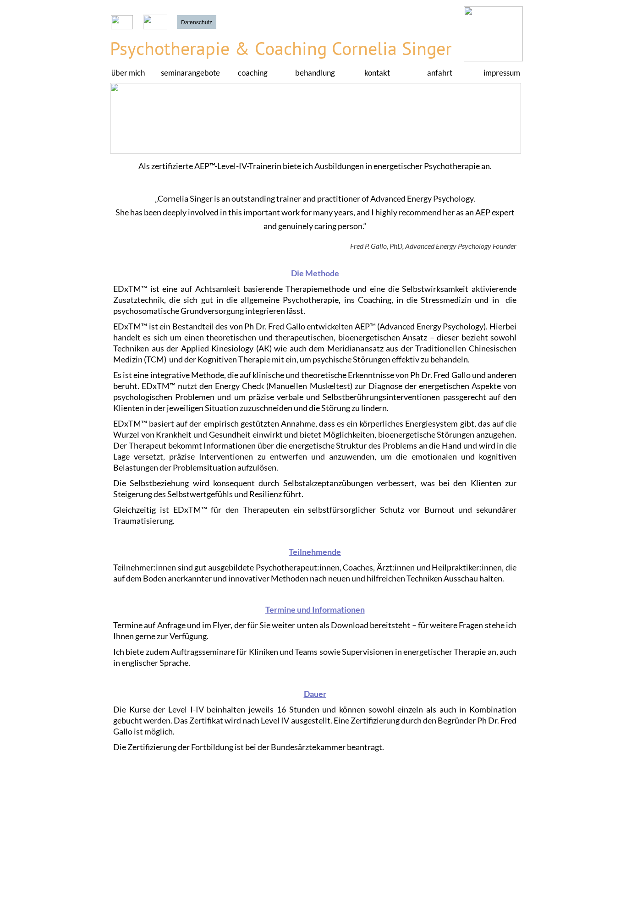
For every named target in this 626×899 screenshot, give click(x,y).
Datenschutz (196, 22)
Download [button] (349, 625)
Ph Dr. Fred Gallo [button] (274, 326)
